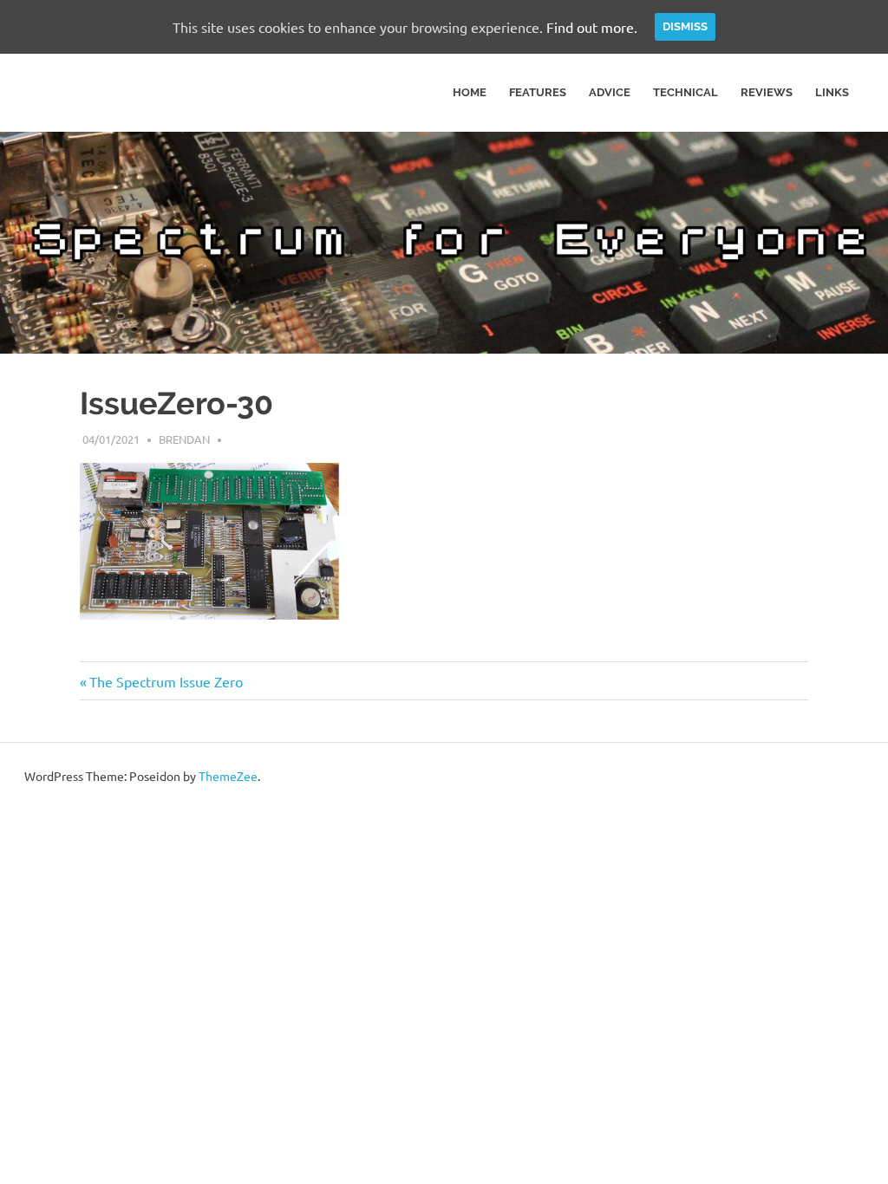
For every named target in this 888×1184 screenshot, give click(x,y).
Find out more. (591, 27)
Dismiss (685, 26)
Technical (685, 92)
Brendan (184, 439)
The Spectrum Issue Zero (165, 681)
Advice (609, 92)
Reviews (767, 92)
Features (537, 92)
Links (832, 92)
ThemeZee (228, 776)
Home (469, 92)
